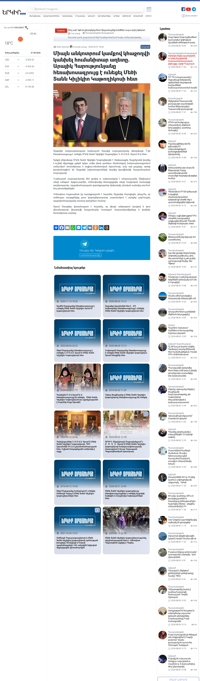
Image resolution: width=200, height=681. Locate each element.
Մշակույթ (138, 16)
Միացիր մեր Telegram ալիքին (97, 250)
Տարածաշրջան (104, 16)
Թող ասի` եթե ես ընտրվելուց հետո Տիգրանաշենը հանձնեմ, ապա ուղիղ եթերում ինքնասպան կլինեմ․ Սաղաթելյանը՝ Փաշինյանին (106, 30)
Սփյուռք (126, 16)
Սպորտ (148, 16)
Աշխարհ (91, 16)
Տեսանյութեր (192, 16)
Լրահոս (165, 28)
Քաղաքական (35, 16)
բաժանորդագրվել (90, 255)
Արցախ (116, 16)
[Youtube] (188, 9)
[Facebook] (183, 9)
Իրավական (80, 16)
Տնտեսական (67, 16)
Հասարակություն (51, 16)
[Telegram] (194, 9)
